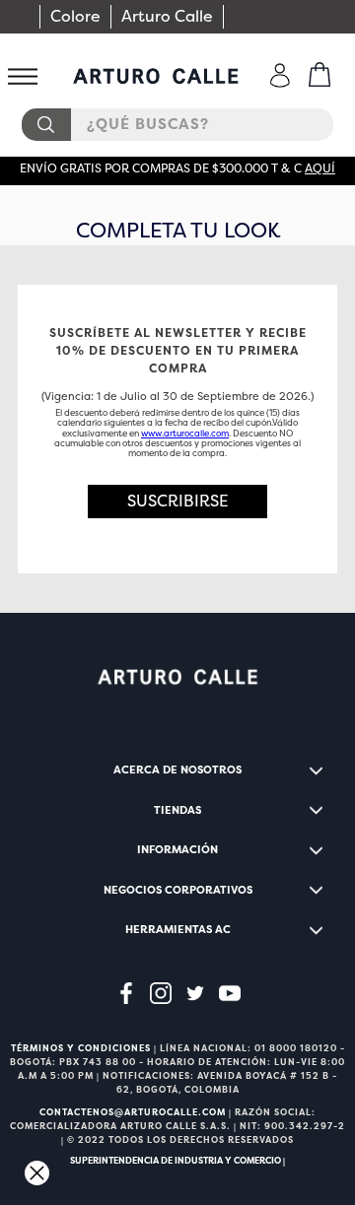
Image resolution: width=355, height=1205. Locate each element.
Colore (75, 16)
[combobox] (177, 124)
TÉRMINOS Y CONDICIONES (81, 1048)
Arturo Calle (167, 16)
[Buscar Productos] (45, 124)
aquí (320, 168)
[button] (177, 501)
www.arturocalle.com (185, 433)
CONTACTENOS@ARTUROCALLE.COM (132, 1112)
